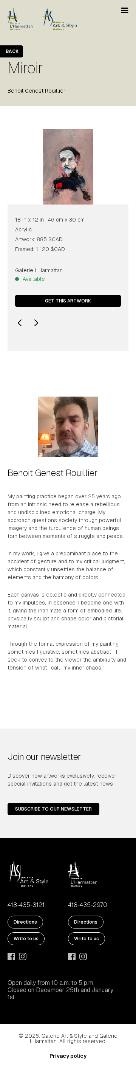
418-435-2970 (87, 905)
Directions (25, 922)
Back (12, 51)
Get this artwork (68, 301)
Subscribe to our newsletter (53, 809)
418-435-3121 (26, 905)
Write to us (26, 939)
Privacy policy (68, 1056)
